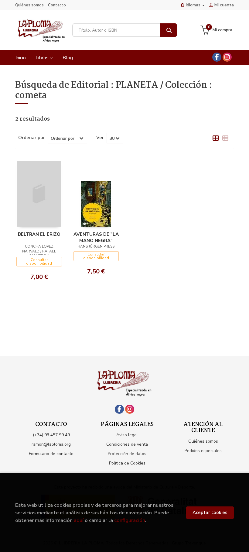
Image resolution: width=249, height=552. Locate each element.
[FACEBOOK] (216, 57)
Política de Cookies (127, 463)
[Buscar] (168, 30)
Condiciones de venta (127, 444)
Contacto (57, 5)
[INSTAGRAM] (227, 57)
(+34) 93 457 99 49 (51, 435)
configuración (129, 520)
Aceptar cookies (210, 512)
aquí (79, 520)
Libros (43, 57)
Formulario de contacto (51, 454)
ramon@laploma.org (51, 444)
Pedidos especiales (203, 451)
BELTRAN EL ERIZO (39, 234)
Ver (100, 137)
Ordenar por (31, 137)
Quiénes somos (29, 5)
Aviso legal (127, 435)
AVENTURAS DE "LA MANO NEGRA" (96, 237)
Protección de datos (127, 454)
